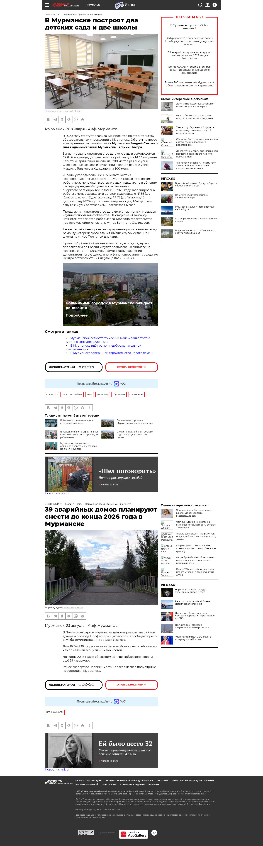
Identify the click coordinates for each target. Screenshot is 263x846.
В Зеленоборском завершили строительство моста (77, 421)
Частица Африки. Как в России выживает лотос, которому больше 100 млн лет (196, 525)
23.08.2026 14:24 (53, 504)
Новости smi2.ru (57, 493)
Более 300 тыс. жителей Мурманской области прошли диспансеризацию (189, 84)
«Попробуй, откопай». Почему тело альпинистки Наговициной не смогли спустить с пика (196, 165)
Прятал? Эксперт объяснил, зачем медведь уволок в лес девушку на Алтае (195, 572)
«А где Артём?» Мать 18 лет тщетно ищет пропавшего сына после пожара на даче (195, 560)
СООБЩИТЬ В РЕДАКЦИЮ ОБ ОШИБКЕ (139, 784)
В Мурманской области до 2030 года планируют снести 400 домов (135, 434)
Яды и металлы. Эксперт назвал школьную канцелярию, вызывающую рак (193, 513)
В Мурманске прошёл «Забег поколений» (189, 27)
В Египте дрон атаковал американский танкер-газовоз (192, 626)
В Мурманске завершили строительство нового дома (110, 353)
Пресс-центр (109, 784)
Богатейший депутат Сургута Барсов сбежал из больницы (196, 184)
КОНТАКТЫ (162, 781)
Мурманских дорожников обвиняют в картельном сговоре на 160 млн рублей (78, 446)
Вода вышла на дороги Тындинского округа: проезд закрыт (195, 231)
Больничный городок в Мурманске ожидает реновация (109, 305)
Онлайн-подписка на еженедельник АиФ (129, 781)
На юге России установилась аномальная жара (191, 196)
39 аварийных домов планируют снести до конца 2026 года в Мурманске (189, 55)
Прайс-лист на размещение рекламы (193, 781)
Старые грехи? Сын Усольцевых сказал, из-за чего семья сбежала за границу (196, 548)
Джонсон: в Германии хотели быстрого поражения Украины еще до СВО (195, 615)
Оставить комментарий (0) (131, 367)
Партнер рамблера (106, 833)
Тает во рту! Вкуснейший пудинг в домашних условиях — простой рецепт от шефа (195, 130)
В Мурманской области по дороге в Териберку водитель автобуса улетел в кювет (190, 41)
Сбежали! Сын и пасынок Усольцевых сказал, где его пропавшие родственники (197, 142)
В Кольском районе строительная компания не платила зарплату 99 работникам (79, 434)
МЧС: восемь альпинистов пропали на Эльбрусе (195, 208)
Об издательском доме (89, 781)
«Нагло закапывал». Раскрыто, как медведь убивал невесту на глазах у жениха (196, 536)
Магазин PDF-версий (87, 784)
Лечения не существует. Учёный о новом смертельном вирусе (195, 105)
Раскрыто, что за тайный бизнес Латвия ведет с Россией (193, 602)
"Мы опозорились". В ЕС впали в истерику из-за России (193, 638)
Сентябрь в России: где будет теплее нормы (196, 219)
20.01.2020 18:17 (53, 14)
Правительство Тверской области (64, 111)
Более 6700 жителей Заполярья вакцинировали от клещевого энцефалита (189, 69)
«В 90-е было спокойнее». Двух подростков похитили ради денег (195, 117)
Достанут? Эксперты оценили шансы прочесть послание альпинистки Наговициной (197, 154)
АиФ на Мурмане (73, 607)
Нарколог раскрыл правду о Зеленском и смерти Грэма (191, 590)
